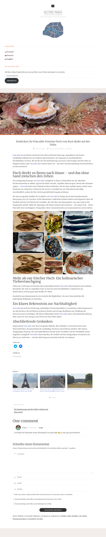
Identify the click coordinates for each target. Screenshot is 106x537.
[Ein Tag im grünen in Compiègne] (79, 380)
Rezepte (69, 149)
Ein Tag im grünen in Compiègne (79, 389)
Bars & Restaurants (56, 149)
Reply (41, 428)
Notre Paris (53, 12)
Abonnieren (11, 81)
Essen (54, 397)
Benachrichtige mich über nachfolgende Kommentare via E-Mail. (38, 499)
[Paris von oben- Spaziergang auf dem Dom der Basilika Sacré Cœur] (52, 380)
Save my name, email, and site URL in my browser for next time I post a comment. (44, 494)
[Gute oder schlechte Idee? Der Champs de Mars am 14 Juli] (25, 380)
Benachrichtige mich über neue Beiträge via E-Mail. (33, 504)
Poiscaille (16, 155)
